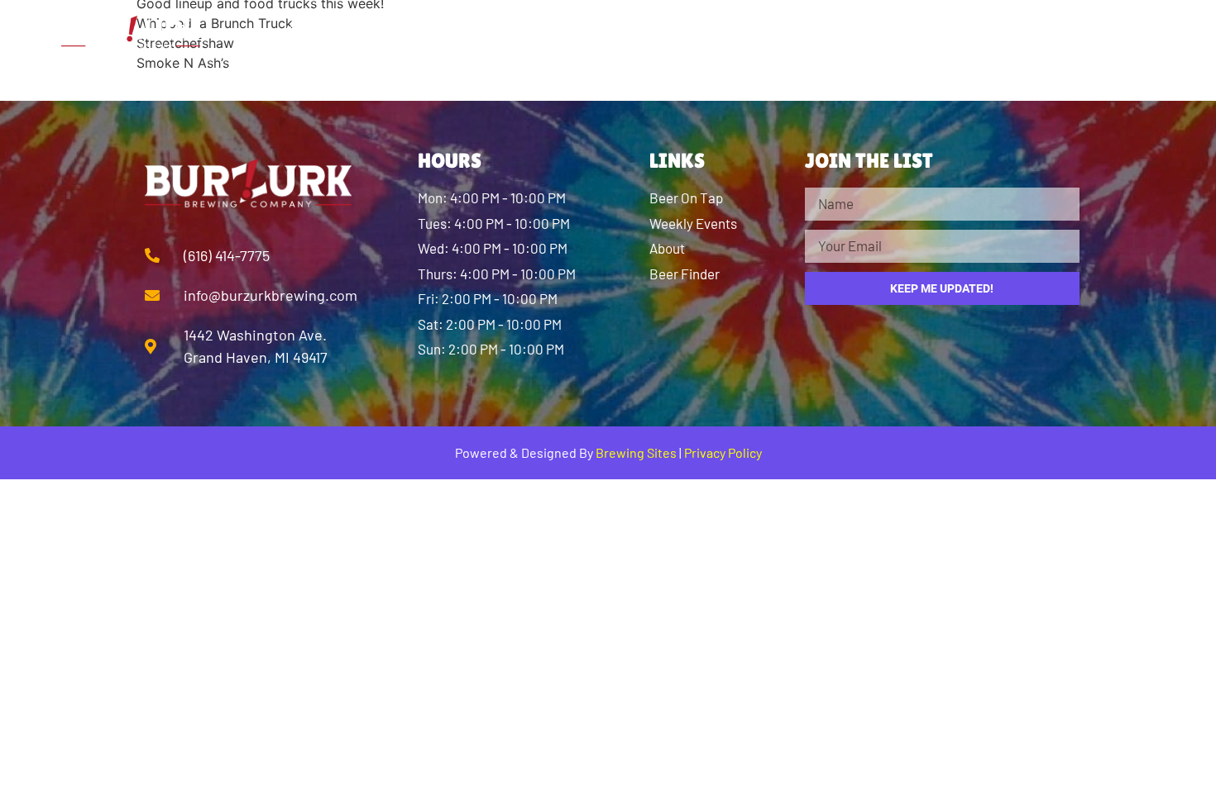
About (418, 33)
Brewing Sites (636, 452)
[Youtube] (1120, 33)
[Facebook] (1029, 33)
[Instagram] (1074, 33)
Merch (777, 33)
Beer (518, 33)
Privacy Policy (723, 452)
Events (889, 33)
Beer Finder (643, 33)
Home (312, 33)
